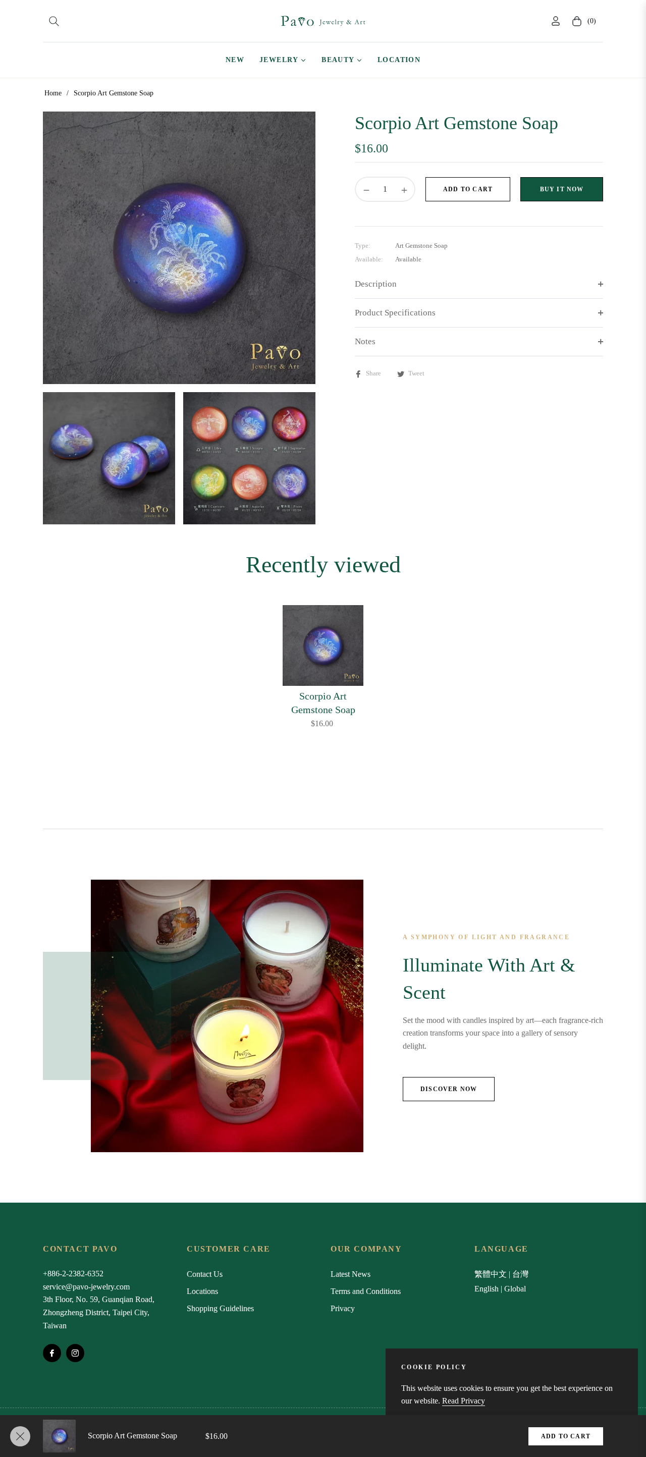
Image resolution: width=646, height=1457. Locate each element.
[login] (555, 21)
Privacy (343, 1308)
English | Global (500, 1288)
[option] (179, 248)
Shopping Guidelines (220, 1308)
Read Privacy (463, 1400)
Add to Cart (565, 1436)
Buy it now (562, 189)
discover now (448, 1089)
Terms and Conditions (366, 1291)
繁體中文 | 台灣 (501, 1274)
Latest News (350, 1274)
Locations (202, 1291)
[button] (54, 21)
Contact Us (205, 1274)
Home (53, 93)
